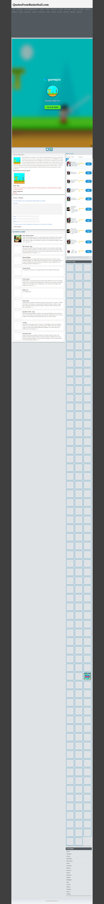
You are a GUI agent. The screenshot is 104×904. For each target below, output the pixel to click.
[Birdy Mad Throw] (70, 294)
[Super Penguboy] (87, 633)
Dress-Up (14, 12)
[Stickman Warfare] (79, 433)
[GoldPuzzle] (79, 754)
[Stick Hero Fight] (70, 424)
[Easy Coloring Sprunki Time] (70, 285)
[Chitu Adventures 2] (79, 607)
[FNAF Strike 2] (18, 282)
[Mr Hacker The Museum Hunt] (87, 407)
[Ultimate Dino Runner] (70, 702)
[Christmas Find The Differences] (87, 381)
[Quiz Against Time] (70, 624)
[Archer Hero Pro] (79, 337)
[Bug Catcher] (70, 728)
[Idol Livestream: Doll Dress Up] (79, 442)
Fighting (34, 12)
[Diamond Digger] (18, 260)
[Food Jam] (70, 476)
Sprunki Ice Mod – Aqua (29, 312)
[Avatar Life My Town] (79, 415)
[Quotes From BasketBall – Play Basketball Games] (30, 4)
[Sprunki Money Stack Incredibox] (87, 389)
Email (14, 219)
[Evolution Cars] (79, 528)
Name (15, 216)
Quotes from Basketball (31, 9)
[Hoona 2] (87, 598)
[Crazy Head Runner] (87, 363)
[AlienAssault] (79, 572)
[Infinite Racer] (87, 624)
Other (48, 12)
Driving (21, 12)
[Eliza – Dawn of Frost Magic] (87, 520)
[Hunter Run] (87, 572)
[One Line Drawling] (87, 450)
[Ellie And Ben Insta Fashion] (79, 789)
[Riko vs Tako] (87, 607)
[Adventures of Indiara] (70, 841)
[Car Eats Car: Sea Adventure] (79, 294)
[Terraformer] (79, 694)
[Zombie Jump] (87, 641)
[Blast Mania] (70, 720)
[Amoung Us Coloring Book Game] (87, 546)
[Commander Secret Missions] (70, 572)
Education (27, 12)
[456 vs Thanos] (70, 737)
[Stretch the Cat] (87, 763)
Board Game (67, 9)
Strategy (72, 12)
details (68, 258)
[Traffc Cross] (70, 450)
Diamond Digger (27, 257)
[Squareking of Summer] (87, 415)
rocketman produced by (31, 187)
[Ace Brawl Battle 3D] (79, 320)
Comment (15, 203)
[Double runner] (79, 520)
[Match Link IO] (79, 589)
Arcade (60, 9)
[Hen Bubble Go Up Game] (70, 276)
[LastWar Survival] (87, 459)
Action (47, 9)
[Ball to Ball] (87, 589)
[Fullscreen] (47, 149)
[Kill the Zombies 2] (79, 737)
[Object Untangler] (87, 329)
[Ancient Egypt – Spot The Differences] (87, 528)
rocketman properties (18, 189)
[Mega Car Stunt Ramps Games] (87, 468)
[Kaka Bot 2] (70, 615)
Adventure (54, 9)
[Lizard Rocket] (70, 494)
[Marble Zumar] (87, 302)
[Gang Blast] (87, 268)
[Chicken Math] (87, 781)
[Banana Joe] (79, 746)
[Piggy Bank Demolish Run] (70, 329)
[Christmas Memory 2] (87, 485)
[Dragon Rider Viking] (87, 720)
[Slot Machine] (79, 772)
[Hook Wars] (70, 346)
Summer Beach (26, 268)
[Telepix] (87, 728)
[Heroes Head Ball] (87, 807)
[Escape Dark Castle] (70, 650)
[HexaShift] (79, 311)
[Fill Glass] (79, 346)
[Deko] (70, 598)
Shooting (65, 12)
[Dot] (70, 581)
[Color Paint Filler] (79, 329)
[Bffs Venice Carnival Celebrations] (87, 581)
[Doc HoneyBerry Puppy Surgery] (87, 815)
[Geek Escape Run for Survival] (87, 737)
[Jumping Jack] (79, 372)
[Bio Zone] (79, 728)
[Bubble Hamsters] (70, 511)
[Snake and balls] (70, 772)
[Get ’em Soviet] (79, 763)
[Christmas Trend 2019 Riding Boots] (70, 528)
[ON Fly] (70, 659)
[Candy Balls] (70, 415)
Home (13, 9)
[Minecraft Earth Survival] (70, 537)
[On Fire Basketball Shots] (79, 476)
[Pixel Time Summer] (87, 789)
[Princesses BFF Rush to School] (70, 520)
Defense (87, 9)
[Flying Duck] (79, 598)
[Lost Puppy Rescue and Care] (87, 424)
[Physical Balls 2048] (79, 641)
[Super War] (70, 372)
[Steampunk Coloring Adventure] (70, 641)
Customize (81, 9)
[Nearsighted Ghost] (87, 798)
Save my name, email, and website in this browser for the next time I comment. (33, 224)
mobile (15, 187)
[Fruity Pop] (70, 320)
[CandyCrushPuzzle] (79, 389)
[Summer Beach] (18, 271)
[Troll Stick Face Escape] (79, 676)
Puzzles (53, 12)
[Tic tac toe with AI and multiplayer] (79, 459)
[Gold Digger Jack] (79, 537)
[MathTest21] (79, 807)
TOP (67, 159)
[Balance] (79, 685)
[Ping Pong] (87, 494)
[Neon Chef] (87, 685)
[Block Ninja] (79, 668)
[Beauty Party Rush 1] (87, 668)
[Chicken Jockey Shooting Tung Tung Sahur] (87, 433)
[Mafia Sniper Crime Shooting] (87, 276)
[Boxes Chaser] (79, 659)
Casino (74, 9)
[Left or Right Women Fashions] (79, 833)
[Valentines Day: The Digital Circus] (70, 337)
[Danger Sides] (87, 824)
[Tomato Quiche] (70, 502)
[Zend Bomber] (70, 389)
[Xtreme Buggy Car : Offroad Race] (79, 563)
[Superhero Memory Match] (87, 711)
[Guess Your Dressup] (79, 355)
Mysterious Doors (27, 333)
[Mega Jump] (70, 633)
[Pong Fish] (70, 815)
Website (15, 221)
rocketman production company (55, 187)
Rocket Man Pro (18, 154)
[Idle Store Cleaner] (87, 772)
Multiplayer (41, 12)
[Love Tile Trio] (79, 407)
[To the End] (70, 763)
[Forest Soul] (79, 555)
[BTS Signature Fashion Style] (79, 841)
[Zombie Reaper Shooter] (87, 311)
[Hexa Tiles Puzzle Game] (87, 285)
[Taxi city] (87, 563)
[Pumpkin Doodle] (79, 633)
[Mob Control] (79, 824)
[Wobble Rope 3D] (70, 363)
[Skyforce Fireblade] (70, 685)
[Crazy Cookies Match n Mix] (70, 355)
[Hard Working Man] (70, 311)
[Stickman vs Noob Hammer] (79, 581)
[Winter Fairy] (87, 694)
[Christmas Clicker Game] (70, 694)
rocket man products (21, 187)
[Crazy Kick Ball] (79, 268)
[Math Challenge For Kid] (70, 398)
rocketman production (42, 187)
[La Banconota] (87, 615)
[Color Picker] (79, 711)
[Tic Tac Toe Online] (70, 754)
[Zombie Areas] (79, 546)
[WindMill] (70, 589)
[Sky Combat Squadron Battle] (70, 781)
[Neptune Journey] (87, 476)
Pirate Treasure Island (28, 235)
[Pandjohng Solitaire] (79, 650)
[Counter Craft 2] (87, 555)
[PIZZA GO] (18, 293)
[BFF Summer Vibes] (18, 250)
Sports (42, 9)
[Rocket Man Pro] (17, 160)
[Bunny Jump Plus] (87, 833)
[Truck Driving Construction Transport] (87, 372)
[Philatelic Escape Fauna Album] (79, 702)
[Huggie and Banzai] (87, 659)
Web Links (79, 12)
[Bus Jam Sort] (70, 381)
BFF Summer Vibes (27, 246)
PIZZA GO (25, 290)
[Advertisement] (52, 25)
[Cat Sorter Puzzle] (79, 781)
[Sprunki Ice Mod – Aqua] (18, 315)
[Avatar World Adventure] (70, 302)
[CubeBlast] (79, 450)
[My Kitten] (79, 502)
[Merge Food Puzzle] (87, 346)
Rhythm (59, 12)
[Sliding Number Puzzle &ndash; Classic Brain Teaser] (70, 468)
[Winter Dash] (18, 304)
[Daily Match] (87, 294)
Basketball (20, 9)
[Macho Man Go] (70, 459)
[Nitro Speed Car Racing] (87, 754)
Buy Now (89, 163)
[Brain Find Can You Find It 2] (79, 363)
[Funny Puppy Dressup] (70, 807)
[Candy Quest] (87, 676)
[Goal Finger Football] (87, 337)
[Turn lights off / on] (51, 149)
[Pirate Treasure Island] (18, 239)
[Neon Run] (70, 711)
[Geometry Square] (79, 398)
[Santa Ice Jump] (87, 320)
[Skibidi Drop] (70, 668)
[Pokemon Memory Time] (87, 442)
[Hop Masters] (79, 276)
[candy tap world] (79, 285)
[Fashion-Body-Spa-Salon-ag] (70, 563)
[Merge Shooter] (87, 355)
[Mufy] (70, 485)
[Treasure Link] (87, 702)
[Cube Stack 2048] (87, 398)
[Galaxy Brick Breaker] (70, 433)
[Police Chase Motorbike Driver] (70, 546)
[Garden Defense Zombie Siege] (70, 676)
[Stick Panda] (79, 494)
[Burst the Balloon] (70, 607)
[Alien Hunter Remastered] (70, 824)
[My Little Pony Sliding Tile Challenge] (79, 624)
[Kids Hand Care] (79, 720)
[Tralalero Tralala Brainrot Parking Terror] (79, 302)
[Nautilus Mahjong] (70, 268)
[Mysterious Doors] (18, 337)
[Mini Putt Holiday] (87, 502)
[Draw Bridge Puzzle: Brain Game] (70, 442)
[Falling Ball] (70, 746)
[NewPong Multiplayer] (70, 789)
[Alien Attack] (70, 798)
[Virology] (18, 326)
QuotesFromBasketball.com (52, 901)
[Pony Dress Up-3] (79, 381)
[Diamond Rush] (79, 511)
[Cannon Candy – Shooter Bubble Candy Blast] (79, 815)
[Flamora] (79, 798)
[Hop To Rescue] (79, 468)
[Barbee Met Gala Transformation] (79, 424)
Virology (25, 322)
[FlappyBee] (87, 746)
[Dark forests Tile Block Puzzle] (79, 615)
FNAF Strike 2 (26, 279)
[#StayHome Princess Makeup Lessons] (87, 537)
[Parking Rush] (87, 511)
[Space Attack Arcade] (70, 555)
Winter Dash (26, 301)
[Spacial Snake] (70, 833)
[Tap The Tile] (79, 485)
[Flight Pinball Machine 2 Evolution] (87, 650)
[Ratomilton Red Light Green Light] (70, 407)
